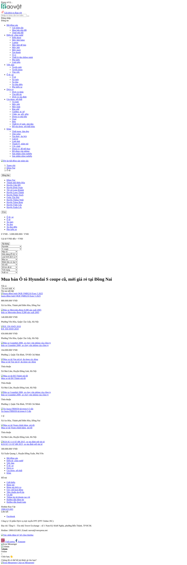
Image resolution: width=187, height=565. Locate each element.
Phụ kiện (16, 60)
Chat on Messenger (25, 562)
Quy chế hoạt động (15, 490)
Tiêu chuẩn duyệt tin (15, 492)
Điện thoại (16, 37)
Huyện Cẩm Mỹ (14, 185)
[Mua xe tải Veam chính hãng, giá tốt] (17, 425)
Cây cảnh (16, 146)
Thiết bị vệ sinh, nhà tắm (22, 124)
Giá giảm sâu (17, 27)
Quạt (14, 119)
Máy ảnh (16, 47)
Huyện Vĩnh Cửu (14, 205)
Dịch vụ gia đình (19, 97)
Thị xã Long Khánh (15, 190)
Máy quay (16, 50)
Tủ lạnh (15, 102)
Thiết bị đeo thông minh (22, 57)
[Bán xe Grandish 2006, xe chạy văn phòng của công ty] (26, 343)
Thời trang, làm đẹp (20, 131)
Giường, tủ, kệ (18, 111)
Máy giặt (16, 104)
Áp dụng (5, 244)
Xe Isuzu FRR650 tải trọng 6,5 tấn (16, 411)
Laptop (15, 42)
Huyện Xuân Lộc (14, 207)
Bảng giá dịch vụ (14, 487)
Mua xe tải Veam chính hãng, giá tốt (16, 428)
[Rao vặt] (11, 9)
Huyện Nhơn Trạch (15, 195)
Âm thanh (16, 52)
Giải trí (15, 139)
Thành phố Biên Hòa (16, 182)
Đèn (14, 121)
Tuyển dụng (17, 69)
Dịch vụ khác (18, 92)
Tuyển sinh (17, 67)
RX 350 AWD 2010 (10, 329)
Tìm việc (16, 72)
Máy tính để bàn (19, 45)
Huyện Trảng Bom (15, 202)
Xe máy (15, 79)
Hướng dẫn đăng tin (15, 499)
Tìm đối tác (17, 94)
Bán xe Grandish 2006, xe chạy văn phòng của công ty (25, 345)
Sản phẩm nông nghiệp (22, 156)
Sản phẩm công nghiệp (22, 153)
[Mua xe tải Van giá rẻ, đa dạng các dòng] (19, 359)
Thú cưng (16, 134)
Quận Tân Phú (13, 197)
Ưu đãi (9, 495)
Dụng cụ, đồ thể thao (21, 149)
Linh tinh (16, 141)
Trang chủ (11, 165)
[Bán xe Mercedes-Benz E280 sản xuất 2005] (21, 310)
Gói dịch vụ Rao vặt (13, 13)
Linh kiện (16, 62)
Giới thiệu (11, 482)
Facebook (11, 516)
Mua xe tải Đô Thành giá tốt (13, 378)
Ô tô (14, 77)
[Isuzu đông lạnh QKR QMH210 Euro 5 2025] (22, 293)
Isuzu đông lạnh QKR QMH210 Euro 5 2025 (21, 296)
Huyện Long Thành (15, 192)
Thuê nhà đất (17, 32)
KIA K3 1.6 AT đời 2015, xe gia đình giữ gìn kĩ (21, 444)
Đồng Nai (11, 168)
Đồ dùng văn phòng (20, 151)
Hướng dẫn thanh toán (16, 502)
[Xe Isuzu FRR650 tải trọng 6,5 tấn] (17, 409)
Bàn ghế (15, 109)
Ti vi (14, 55)
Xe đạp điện (17, 84)
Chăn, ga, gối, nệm (20, 114)
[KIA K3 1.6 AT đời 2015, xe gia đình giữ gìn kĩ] (23, 442)
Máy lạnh (16, 107)
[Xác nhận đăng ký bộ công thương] (17, 535)
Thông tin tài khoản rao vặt (18, 497)
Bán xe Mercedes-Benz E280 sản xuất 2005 (20, 312)
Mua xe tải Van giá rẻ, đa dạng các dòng (18, 362)
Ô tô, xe (10, 217)
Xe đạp (15, 82)
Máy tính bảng (18, 40)
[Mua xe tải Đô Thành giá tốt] (14, 376)
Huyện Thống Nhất (15, 200)
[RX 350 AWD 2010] (11, 326)
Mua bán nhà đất (19, 30)
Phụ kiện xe (17, 87)
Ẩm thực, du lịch (19, 136)
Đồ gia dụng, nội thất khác (23, 126)
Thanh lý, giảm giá (20, 144)
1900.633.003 (7, 509)
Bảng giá (10, 485)
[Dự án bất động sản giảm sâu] (14, 161)
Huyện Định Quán (15, 187)
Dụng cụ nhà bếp (19, 116)
